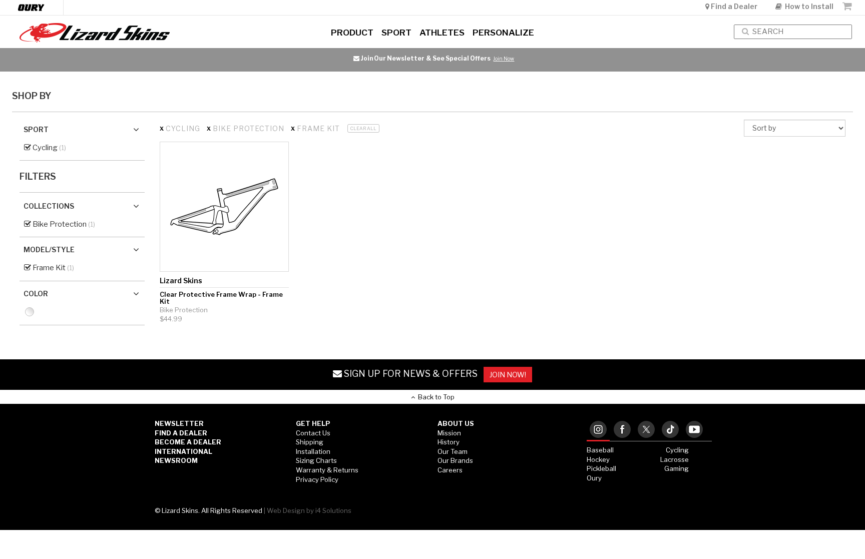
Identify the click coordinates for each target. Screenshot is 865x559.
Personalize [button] (503, 32)
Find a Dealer (734, 6)
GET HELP (313, 423)
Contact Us (313, 433)
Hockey (598, 459)
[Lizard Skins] (144, 33)
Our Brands (455, 460)
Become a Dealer (188, 442)
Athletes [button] (442, 32)
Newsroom (176, 460)
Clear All (363, 128)
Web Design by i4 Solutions (309, 510)
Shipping (309, 442)
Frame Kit (48, 267)
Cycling (44, 147)
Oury (594, 478)
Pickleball (601, 468)
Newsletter (179, 423)
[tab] (598, 430)
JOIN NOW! (508, 374)
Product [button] (352, 32)
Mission (449, 433)
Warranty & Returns (327, 470)
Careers (450, 470)
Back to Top (435, 397)
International (183, 451)
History (449, 442)
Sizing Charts (316, 460)
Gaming (676, 468)
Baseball (600, 450)
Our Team (453, 451)
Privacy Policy (317, 479)
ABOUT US (456, 423)
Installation (313, 451)
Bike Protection (59, 224)
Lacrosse (674, 459)
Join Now (503, 59)
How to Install (807, 6)
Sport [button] (396, 32)
